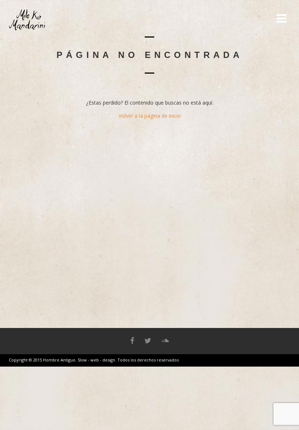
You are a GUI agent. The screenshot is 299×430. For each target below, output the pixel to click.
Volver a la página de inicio (150, 115)
